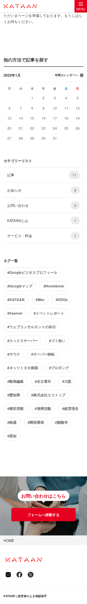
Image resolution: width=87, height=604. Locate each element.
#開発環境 (36, 422)
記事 (41, 174)
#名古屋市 (43, 381)
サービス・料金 (41, 235)
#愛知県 (13, 394)
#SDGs (62, 299)
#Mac (40, 299)
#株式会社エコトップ (48, 394)
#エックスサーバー (22, 340)
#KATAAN (16, 299)
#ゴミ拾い (57, 340)
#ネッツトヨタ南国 (22, 367)
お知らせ (41, 190)
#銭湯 (12, 422)
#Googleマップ (19, 286)
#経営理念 (70, 408)
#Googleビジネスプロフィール (32, 272)
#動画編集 (15, 381)
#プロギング (59, 367)
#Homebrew (54, 286)
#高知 (12, 435)
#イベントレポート (49, 313)
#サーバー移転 (43, 354)
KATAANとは (41, 220)
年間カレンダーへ (66, 75)
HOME (9, 540)
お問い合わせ (41, 205)
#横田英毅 (15, 408)
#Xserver (15, 313)
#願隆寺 (61, 422)
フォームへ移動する (43, 514)
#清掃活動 (43, 408)
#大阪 (66, 381)
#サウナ (13, 354)
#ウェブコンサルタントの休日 (31, 326)
